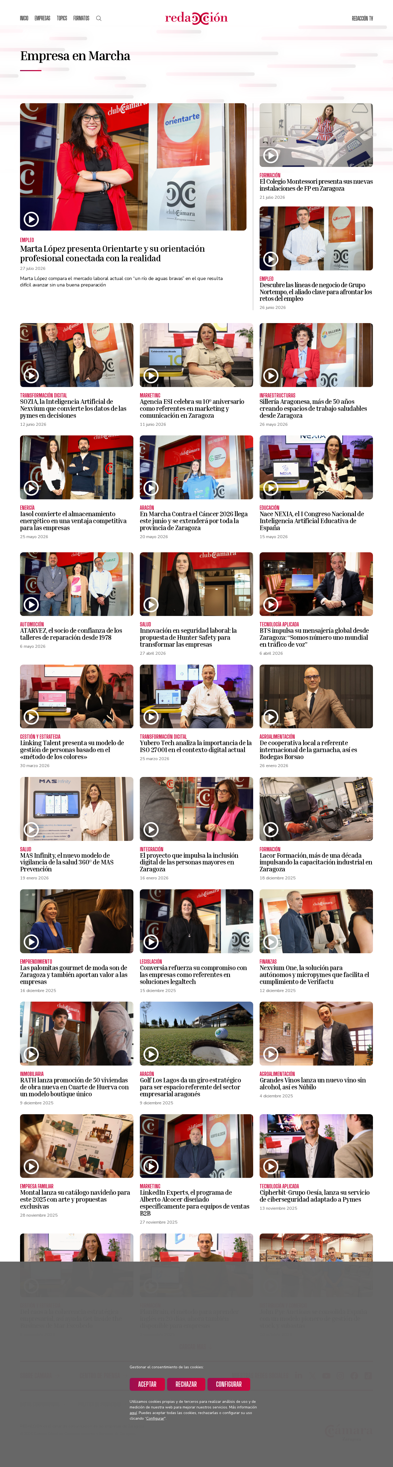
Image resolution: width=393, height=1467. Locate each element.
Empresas (42, 18)
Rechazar (186, 1384)
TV (362, 18)
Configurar (229, 1384)
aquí (133, 1412)
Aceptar (147, 1384)
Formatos (81, 18)
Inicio (24, 18)
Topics (62, 18)
